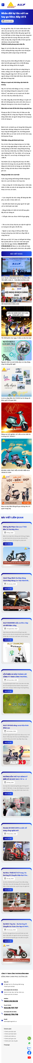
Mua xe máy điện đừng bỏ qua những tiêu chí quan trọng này (15, 507)
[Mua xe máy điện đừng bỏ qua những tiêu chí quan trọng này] (16, 490)
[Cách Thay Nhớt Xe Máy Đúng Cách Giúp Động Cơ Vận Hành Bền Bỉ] (16, 601)
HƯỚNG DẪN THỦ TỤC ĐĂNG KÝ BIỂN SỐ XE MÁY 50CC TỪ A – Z (15, 777)
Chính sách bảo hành (10, 1034)
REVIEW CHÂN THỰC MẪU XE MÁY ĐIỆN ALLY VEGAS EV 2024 (15, 471)
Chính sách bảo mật (10, 1031)
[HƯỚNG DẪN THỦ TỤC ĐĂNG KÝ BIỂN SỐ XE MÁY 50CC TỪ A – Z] (16, 806)
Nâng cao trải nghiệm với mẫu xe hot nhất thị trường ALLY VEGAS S (16, 435)
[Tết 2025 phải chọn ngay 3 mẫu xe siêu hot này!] (16, 321)
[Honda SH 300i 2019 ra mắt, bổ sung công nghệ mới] (16, 851)
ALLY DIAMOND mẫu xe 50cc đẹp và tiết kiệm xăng (15, 624)
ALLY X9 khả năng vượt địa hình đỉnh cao (16, 726)
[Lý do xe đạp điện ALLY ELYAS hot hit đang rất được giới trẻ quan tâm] (16, 381)
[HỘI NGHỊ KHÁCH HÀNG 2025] (16, 292)
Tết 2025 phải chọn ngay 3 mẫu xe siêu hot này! (16, 338)
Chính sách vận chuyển (11, 1041)
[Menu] (2, 4)
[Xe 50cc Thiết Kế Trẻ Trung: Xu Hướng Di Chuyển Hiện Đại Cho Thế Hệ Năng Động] (16, 902)
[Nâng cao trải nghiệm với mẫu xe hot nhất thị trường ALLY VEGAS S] (16, 417)
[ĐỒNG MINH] (16, 4)
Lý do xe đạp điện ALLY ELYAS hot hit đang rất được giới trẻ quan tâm (15, 399)
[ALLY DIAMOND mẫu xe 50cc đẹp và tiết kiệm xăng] (16, 652)
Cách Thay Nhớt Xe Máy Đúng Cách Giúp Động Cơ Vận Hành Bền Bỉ (16, 579)
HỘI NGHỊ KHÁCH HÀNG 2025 (10, 304)
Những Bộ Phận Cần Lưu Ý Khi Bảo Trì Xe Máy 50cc (15, 528)
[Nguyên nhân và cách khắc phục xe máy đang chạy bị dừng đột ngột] (16, 350)
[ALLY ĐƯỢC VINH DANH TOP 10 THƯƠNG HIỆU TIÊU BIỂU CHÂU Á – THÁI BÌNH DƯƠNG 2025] (16, 267)
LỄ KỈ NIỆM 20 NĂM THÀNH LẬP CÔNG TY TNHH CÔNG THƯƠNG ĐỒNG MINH (15, 675)
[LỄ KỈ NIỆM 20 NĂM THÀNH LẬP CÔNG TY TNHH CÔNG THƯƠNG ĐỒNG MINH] (16, 703)
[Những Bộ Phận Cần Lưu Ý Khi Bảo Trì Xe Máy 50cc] (16, 556)
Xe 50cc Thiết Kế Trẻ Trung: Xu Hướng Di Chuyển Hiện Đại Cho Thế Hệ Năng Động (15, 873)
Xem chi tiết (8, 544)
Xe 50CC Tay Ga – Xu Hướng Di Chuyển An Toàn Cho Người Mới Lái (15, 925)
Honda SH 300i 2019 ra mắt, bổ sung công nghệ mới (15, 829)
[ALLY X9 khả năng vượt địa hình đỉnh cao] (16, 755)
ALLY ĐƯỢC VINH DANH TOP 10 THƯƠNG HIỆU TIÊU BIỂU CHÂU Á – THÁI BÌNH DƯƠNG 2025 (15, 279)
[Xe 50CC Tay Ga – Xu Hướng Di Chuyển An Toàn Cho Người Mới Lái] (16, 953)
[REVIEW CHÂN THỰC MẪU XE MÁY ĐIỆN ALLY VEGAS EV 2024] (16, 453)
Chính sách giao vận (10, 1038)
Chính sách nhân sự (10, 1036)
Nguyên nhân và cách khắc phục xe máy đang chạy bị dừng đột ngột (15, 363)
